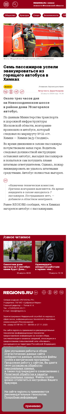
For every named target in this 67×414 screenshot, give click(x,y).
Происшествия (56, 86)
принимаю (33, 406)
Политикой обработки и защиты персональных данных (26, 376)
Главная (43, 86)
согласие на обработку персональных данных (23, 367)
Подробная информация (14, 347)
